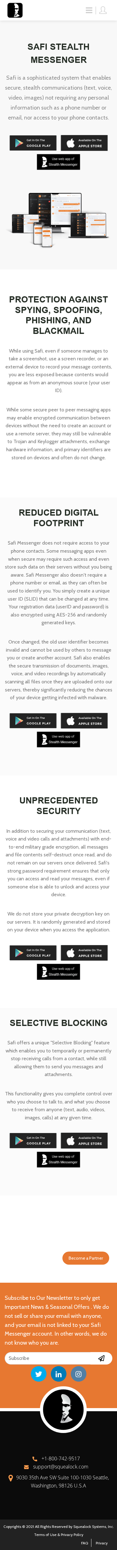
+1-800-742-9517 (60, 1458)
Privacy (102, 1543)
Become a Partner (86, 1258)
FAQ (84, 1543)
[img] (101, 1358)
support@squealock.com (60, 1466)
